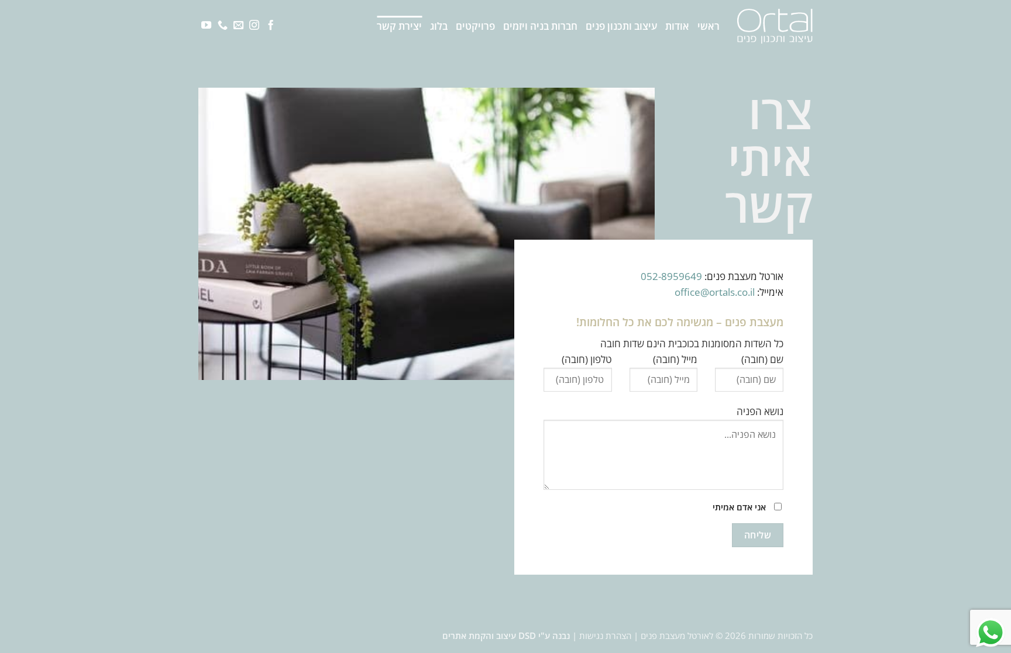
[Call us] (223, 26)
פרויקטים (475, 26)
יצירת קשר (399, 26)
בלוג (439, 26)
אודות (677, 26)
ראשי (708, 26)
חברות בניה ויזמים (540, 26)
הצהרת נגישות (605, 635)
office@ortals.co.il (716, 292)
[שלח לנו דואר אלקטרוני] (238, 26)
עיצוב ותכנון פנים (621, 26)
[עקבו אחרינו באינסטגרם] (254, 26)
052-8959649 (671, 276)
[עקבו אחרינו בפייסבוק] (271, 26)
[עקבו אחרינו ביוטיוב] (206, 26)
